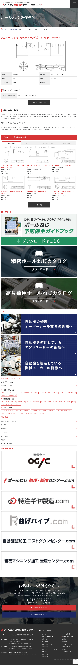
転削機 (55, 401)
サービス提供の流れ (6, 443)
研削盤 (68, 401)
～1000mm (5, 147)
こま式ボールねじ (36, 410)
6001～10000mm (42, 147)
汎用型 (35, 392)
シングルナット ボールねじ (9, 413)
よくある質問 (5, 436)
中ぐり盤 (43, 401)
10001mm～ (54, 147)
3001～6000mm (29, 147)
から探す (11, 143)
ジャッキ (29, 401)
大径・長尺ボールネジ (7, 382)
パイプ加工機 (21, 401)
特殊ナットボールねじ (40, 413)
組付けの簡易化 (72, 392)
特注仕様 (4, 395)
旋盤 (73, 401)
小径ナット (63, 392)
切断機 (49, 401)
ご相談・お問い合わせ (40, 608)
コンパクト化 (13, 392)
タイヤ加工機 (5, 401)
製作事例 (3, 425)
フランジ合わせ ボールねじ (64, 410)
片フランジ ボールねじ (8, 410)
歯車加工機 (36, 401)
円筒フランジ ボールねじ (22, 410)
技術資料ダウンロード (40, 614)
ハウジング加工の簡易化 (25, 392)
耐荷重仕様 (55, 392)
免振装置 (13, 401)
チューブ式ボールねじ (49, 410)
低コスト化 (5, 392)
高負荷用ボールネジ (6, 385)
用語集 (3, 440)
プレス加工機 (5, 404)
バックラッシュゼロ (44, 392)
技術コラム (4, 428)
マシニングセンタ (15, 404)
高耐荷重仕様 (12, 395)
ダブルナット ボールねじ (25, 413)
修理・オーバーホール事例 (8, 421)
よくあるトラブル (6, 432)
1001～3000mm (17, 147)
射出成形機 (62, 401)
